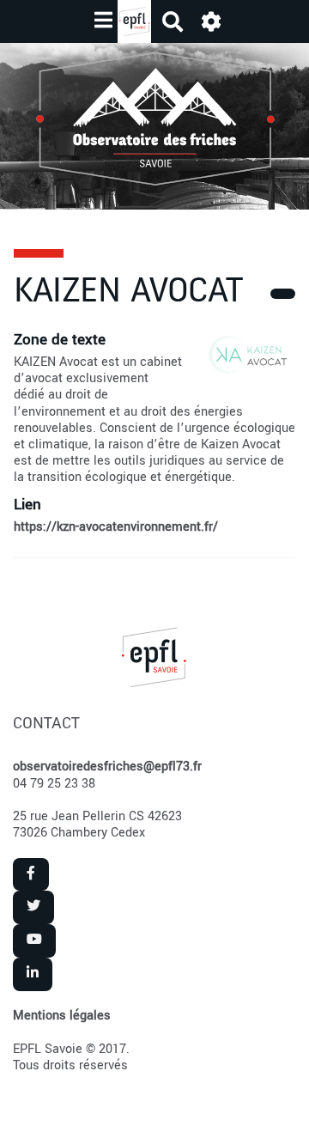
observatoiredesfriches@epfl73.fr (107, 767)
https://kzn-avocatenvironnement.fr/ (116, 527)
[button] (211, 22)
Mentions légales (62, 1016)
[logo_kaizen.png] (239, 364)
